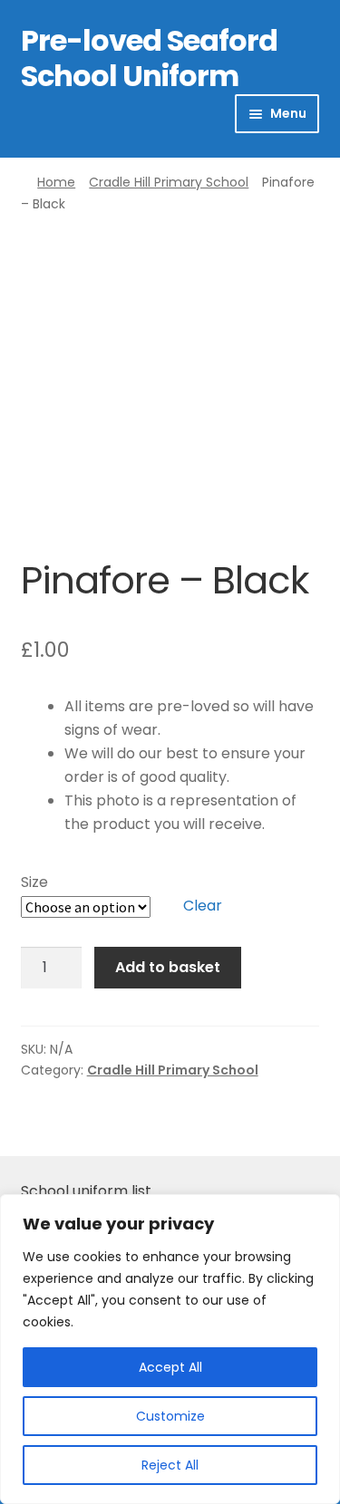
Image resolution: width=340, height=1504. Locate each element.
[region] (170, 1349)
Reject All (170, 1465)
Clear (202, 905)
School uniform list (86, 1191)
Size (34, 882)
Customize (170, 1416)
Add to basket (167, 967)
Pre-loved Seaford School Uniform (149, 58)
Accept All (170, 1367)
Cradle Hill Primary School (168, 182)
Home (56, 182)
